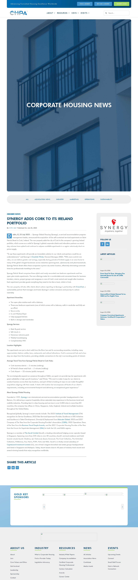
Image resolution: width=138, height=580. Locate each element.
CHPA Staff (13, 228)
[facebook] (102, 244)
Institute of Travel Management (67, 414)
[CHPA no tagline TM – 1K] (18, 12)
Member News (13, 214)
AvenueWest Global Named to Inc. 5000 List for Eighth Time (113, 295)
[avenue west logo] (107, 283)
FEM (42, 428)
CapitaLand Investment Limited (18, 445)
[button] (44, 507)
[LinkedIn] (13, 469)
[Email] (17, 469)
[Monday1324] (107, 259)
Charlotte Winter (37, 257)
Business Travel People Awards (33, 425)
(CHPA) (64, 422)
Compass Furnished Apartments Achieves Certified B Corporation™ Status (113, 317)
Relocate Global (64, 419)
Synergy (24, 397)
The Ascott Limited (31, 433)
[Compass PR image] (107, 302)
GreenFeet (80, 287)
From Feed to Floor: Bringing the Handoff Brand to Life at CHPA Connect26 (112, 275)
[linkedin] (107, 244)
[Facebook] (9, 469)
